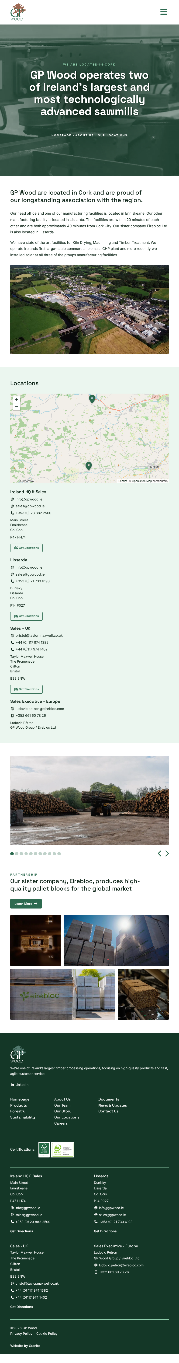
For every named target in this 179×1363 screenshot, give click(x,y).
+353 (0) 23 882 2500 (33, 513)
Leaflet (122, 481)
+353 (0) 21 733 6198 (33, 581)
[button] (87, 467)
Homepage (61, 135)
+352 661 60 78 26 (31, 715)
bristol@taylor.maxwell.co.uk (39, 635)
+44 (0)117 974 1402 (32, 649)
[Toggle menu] (164, 12)
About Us (84, 135)
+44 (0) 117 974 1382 (32, 642)
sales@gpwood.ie (30, 506)
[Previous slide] (160, 853)
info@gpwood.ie (29, 499)
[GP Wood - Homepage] (18, 12)
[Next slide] (167, 853)
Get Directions (21, 1231)
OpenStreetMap (142, 481)
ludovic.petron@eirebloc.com (40, 709)
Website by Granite (25, 1346)
